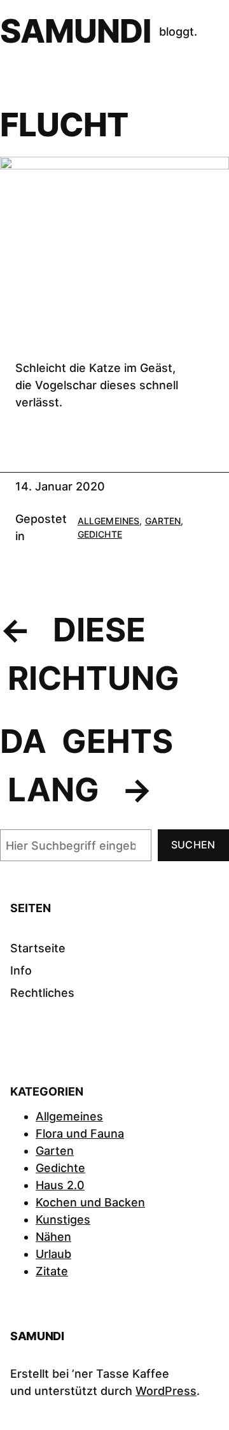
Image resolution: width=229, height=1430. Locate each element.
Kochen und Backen (90, 1202)
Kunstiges (63, 1219)
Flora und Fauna (80, 1133)
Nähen (53, 1236)
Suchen (193, 844)
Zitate (52, 1271)
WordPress (166, 1391)
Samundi (75, 30)
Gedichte (100, 534)
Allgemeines (109, 520)
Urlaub (53, 1254)
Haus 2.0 (60, 1185)
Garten (163, 520)
